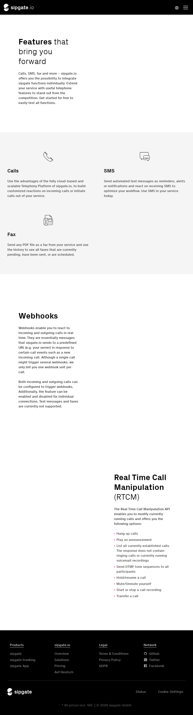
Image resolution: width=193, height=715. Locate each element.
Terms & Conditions (114, 654)
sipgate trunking (22, 660)
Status (141, 692)
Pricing (59, 666)
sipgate (16, 654)
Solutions (61, 660)
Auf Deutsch (63, 672)
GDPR (103, 666)
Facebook (156, 666)
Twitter (154, 660)
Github (154, 654)
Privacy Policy (110, 660)
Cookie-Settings (170, 692)
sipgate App (19, 666)
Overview (61, 654)
